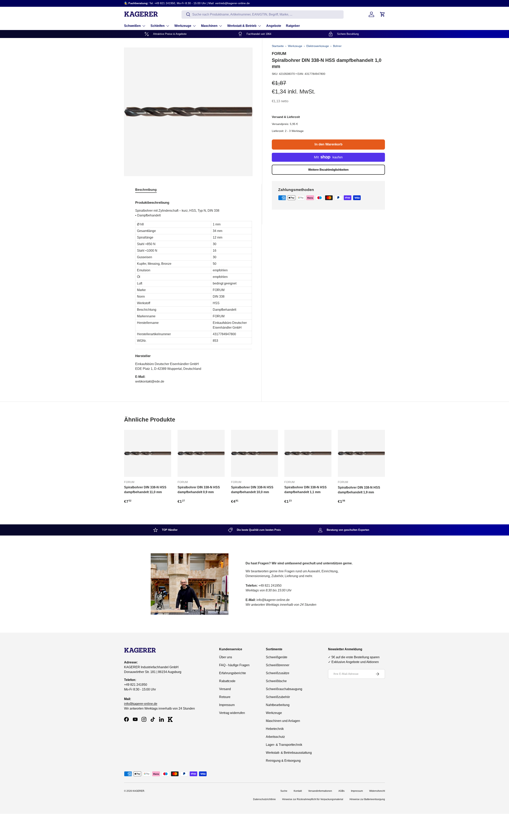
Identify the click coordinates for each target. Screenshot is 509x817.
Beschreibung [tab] (146, 189)
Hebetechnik (275, 728)
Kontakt (298, 791)
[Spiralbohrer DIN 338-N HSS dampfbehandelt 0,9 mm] (201, 453)
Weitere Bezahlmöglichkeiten (328, 169)
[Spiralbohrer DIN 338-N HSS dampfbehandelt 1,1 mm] (307, 453)
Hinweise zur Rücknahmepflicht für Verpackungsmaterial (312, 799)
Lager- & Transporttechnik (284, 744)
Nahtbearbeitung (277, 705)
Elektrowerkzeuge (317, 46)
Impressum (227, 705)
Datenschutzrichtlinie (264, 799)
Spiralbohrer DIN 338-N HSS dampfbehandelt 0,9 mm (199, 490)
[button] (382, 14)
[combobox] (263, 14)
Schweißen (132, 25)
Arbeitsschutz (275, 736)
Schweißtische (276, 681)
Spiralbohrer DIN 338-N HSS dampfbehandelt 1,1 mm (305, 490)
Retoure (224, 697)
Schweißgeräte (276, 657)
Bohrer (337, 46)
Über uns (225, 657)
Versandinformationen (320, 791)
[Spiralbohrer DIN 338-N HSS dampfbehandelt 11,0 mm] (147, 453)
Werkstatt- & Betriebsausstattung (289, 752)
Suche (283, 791)
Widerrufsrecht (377, 791)
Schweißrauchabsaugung (284, 689)
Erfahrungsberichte (232, 673)
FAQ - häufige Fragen (234, 665)
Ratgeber (293, 25)
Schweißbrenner (277, 665)
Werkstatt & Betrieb (241, 25)
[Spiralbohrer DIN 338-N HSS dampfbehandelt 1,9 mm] (361, 453)
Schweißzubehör (278, 697)
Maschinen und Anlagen (283, 721)
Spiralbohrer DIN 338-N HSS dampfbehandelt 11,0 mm (145, 490)
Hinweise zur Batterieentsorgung (367, 799)
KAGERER (138, 791)
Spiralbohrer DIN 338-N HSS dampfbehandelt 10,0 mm (252, 490)
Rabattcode (227, 681)
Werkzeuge (182, 25)
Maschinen (209, 25)
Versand (225, 689)
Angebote (273, 25)
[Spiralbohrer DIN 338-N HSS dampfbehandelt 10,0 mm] (254, 453)
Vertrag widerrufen (232, 713)
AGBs (341, 791)
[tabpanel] (193, 290)
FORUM (279, 53)
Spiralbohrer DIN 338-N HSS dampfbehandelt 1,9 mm (359, 490)
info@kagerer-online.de (140, 703)
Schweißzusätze (277, 673)
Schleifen (158, 25)
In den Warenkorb (328, 144)
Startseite (278, 46)
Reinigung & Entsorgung (283, 760)
